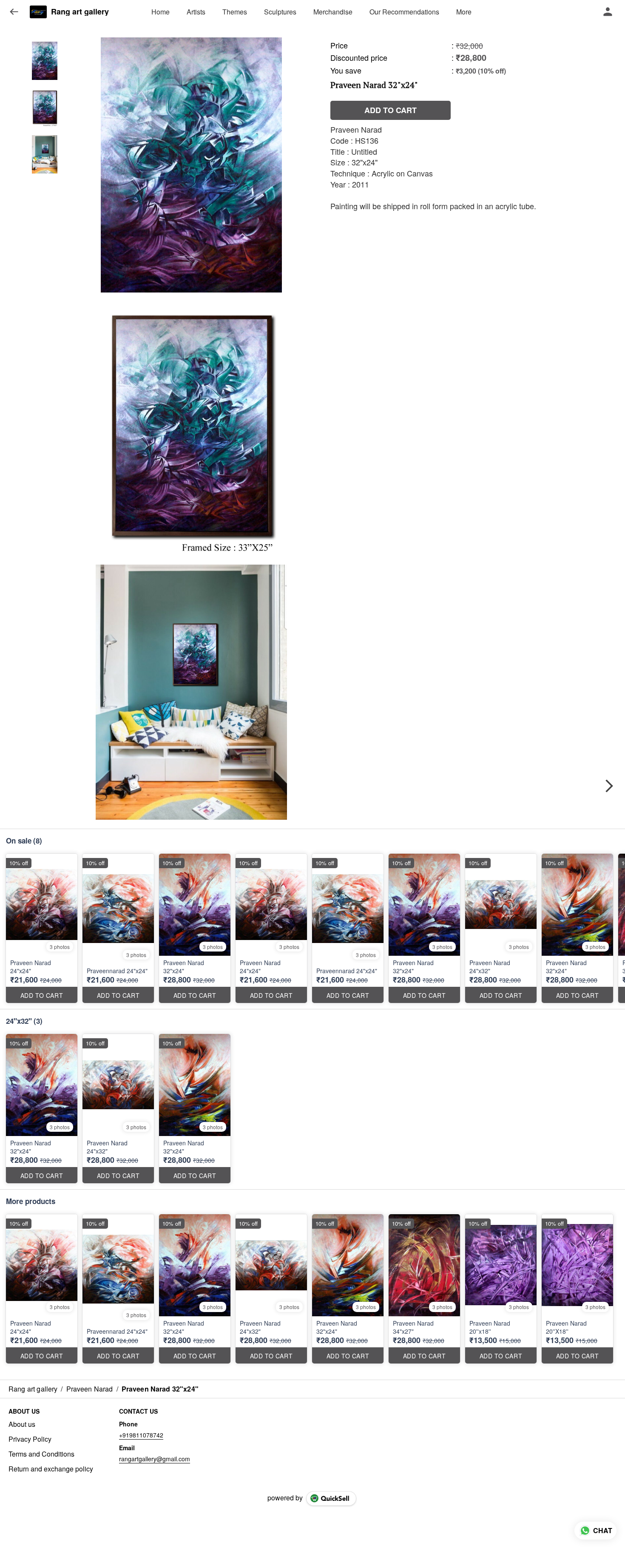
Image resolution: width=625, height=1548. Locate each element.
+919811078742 (141, 1435)
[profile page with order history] (607, 11)
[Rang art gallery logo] (38, 12)
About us (22, 1424)
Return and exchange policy (51, 1469)
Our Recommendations (404, 12)
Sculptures (280, 12)
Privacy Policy (30, 1439)
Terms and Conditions (41, 1454)
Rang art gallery (80, 12)
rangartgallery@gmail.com (154, 1458)
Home (160, 12)
